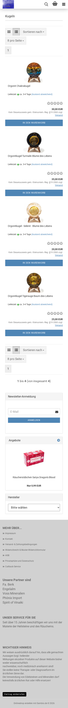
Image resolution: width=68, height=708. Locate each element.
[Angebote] (58, 441)
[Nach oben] (58, 703)
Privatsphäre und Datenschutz (19, 561)
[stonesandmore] (7, 4)
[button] (9, 32)
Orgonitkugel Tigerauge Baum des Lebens (30, 296)
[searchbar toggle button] (46, 4)
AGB (7, 555)
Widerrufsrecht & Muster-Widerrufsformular (25, 550)
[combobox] (33, 32)
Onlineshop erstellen (23, 703)
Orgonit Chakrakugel (19, 86)
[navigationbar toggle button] (63, 4)
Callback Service (13, 566)
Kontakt (9, 539)
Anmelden (34, 420)
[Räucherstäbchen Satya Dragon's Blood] (34, 458)
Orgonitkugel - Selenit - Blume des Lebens (30, 226)
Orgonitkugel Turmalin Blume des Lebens (30, 156)
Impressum (10, 533)
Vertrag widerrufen (14, 694)
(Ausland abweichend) (41, 94)
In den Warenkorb (34, 123)
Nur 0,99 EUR (34, 485)
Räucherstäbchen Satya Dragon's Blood (34, 477)
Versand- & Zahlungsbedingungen (21, 544)
